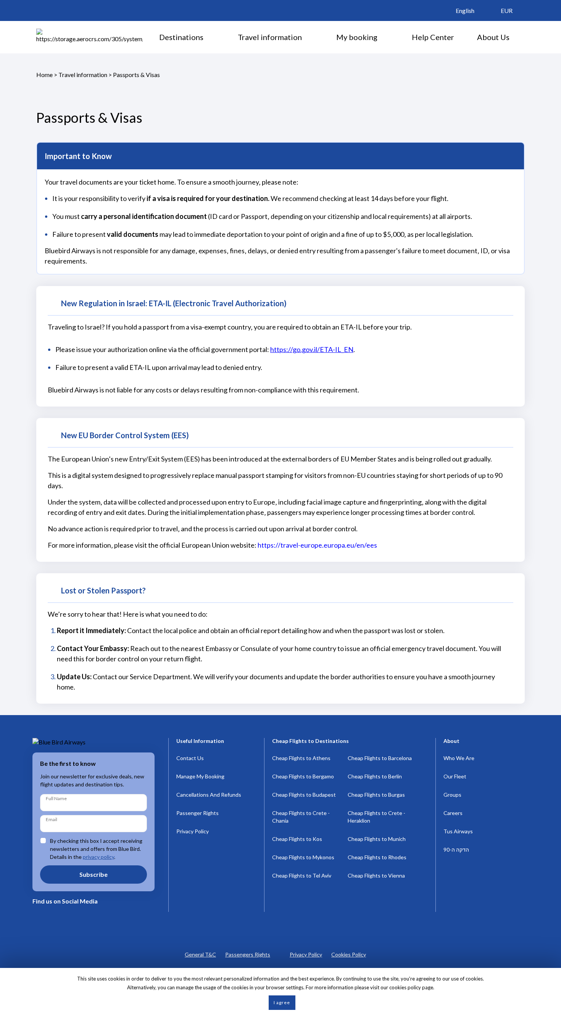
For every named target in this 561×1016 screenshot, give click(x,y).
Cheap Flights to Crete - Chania (301, 817)
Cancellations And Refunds (208, 794)
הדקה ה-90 (456, 849)
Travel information (82, 74)
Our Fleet (454, 776)
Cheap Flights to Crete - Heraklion (376, 817)
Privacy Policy (192, 831)
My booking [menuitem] (356, 37)
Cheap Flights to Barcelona (380, 758)
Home (44, 74)
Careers (453, 813)
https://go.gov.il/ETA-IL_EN (311, 349)
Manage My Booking (200, 776)
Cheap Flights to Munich (377, 839)
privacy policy (98, 857)
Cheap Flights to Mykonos (303, 857)
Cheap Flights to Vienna (376, 875)
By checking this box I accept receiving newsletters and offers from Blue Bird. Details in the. (96, 849)
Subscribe (93, 874)
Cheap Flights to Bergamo (303, 776)
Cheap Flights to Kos (297, 839)
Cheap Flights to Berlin (375, 776)
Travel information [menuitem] (270, 37)
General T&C (200, 954)
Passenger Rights (197, 813)
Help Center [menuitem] (433, 37)
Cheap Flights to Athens (301, 758)
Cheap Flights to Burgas (376, 794)
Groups (452, 794)
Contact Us (190, 758)
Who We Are (458, 758)
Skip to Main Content (282, 3)
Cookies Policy (348, 954)
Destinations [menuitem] (181, 37)
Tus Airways (458, 831)
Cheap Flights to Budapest (304, 794)
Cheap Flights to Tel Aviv (301, 875)
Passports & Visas (136, 74)
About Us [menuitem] (493, 37)
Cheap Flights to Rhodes (377, 857)
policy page (420, 987)
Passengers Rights (247, 954)
